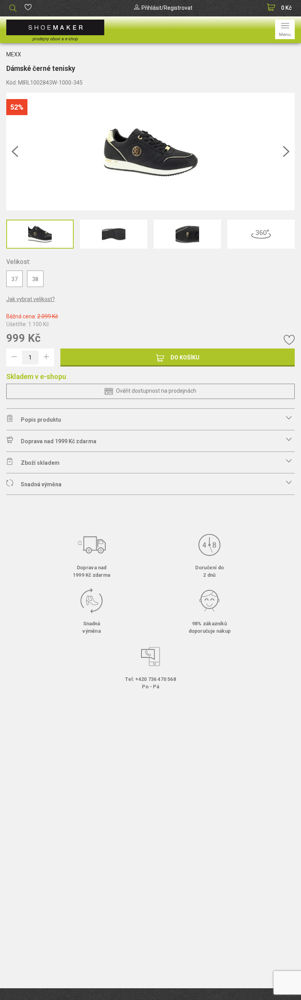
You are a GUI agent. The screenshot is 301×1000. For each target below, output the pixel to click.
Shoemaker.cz (55, 27)
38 (35, 279)
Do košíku (184, 357)
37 (14, 279)
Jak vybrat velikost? (30, 299)
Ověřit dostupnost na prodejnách (156, 391)
